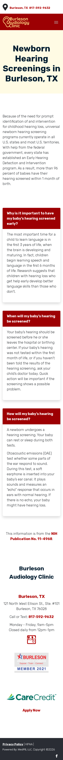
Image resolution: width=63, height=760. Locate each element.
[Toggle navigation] (56, 22)
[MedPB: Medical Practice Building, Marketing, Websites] (17, 749)
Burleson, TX (19, 8)
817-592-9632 (39, 8)
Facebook (56, 756)
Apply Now (31, 710)
